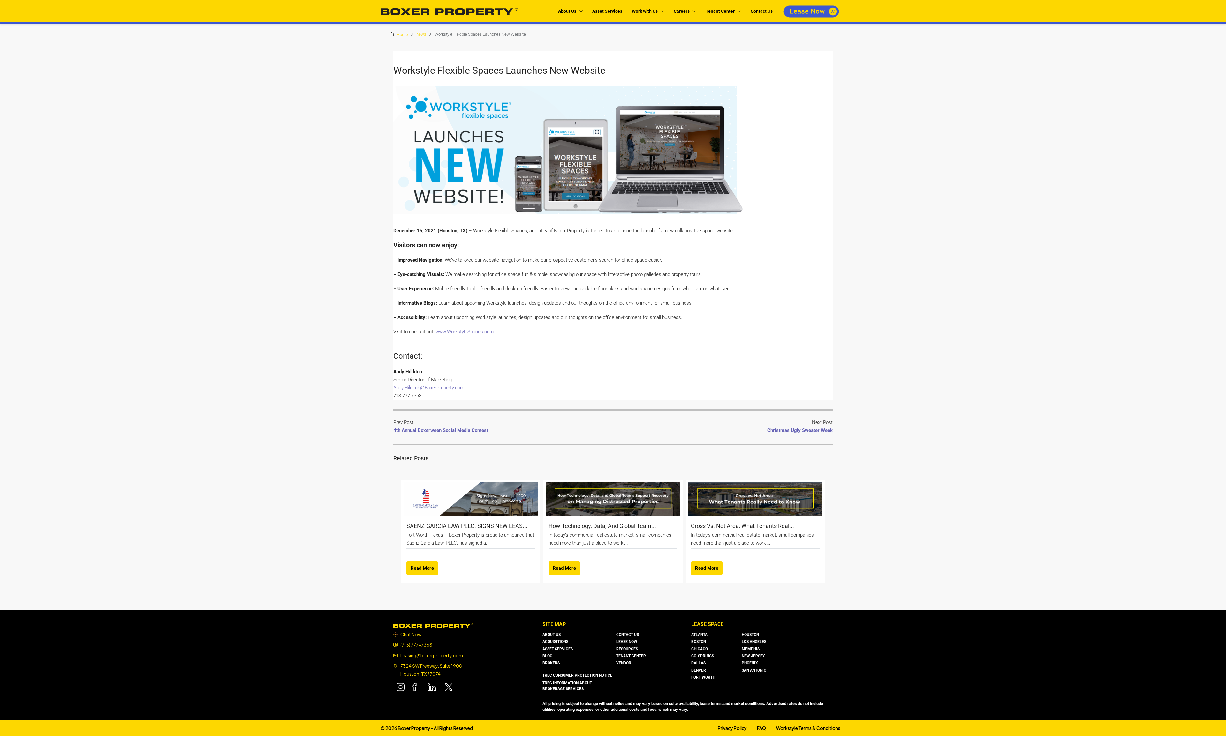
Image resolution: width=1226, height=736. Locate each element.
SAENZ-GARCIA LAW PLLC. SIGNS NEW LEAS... (466, 526)
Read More (422, 568)
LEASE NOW (626, 641)
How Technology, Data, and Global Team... (602, 526)
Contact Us (762, 11)
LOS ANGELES (754, 641)
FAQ (761, 728)
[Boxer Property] (433, 625)
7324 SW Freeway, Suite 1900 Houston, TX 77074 (431, 670)
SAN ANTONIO (754, 670)
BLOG (547, 656)
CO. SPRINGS (702, 656)
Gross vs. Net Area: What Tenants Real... (742, 526)
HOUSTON (750, 634)
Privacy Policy (732, 728)
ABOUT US (551, 634)
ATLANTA (699, 634)
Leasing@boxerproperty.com (431, 655)
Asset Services (607, 11)
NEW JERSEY (753, 656)
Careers (682, 11)
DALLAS (698, 663)
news (421, 34)
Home (402, 34)
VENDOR (623, 663)
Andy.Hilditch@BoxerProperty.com (428, 387)
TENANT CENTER (631, 656)
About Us (567, 11)
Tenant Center (720, 11)
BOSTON (698, 641)
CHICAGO (699, 649)
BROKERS (551, 663)
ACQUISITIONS (555, 641)
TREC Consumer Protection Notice (577, 675)
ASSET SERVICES (557, 649)
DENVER (698, 670)
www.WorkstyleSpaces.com (464, 332)
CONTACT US (627, 634)
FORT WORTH (703, 677)
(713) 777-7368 (416, 645)
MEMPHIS (751, 649)
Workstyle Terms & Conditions (808, 728)
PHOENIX (750, 663)
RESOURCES (627, 649)
